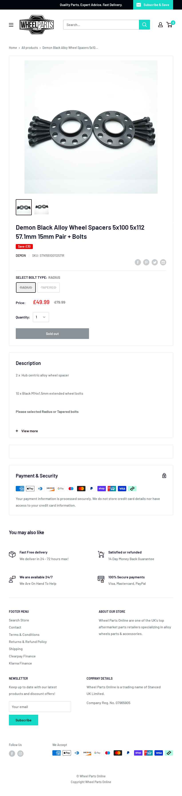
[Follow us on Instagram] (20, 753)
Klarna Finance (20, 663)
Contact (15, 627)
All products (30, 48)
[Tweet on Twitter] (155, 262)
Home (13, 48)
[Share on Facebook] (138, 262)
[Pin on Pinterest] (146, 262)
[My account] (160, 24)
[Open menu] (11, 25)
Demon (21, 255)
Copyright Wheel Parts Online (91, 782)
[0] (169, 24)
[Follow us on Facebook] (12, 753)
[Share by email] (163, 262)
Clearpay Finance (22, 656)
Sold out (52, 333)
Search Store (19, 620)
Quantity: (23, 317)
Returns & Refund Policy (28, 641)
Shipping (16, 649)
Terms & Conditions (24, 634)
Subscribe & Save (156, 5)
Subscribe (24, 720)
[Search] (144, 25)
